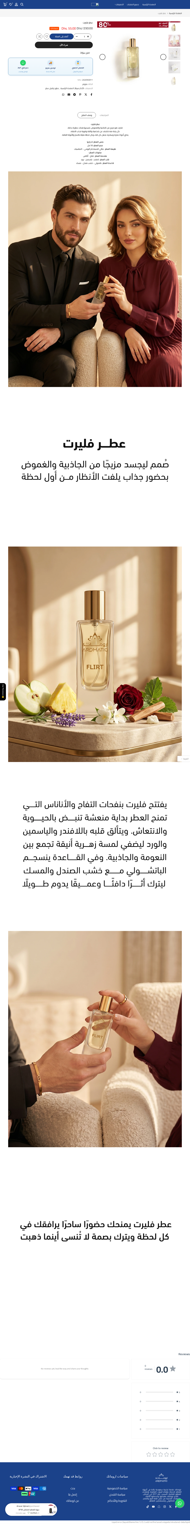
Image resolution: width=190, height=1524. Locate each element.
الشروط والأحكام (117, 1501)
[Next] (163, 57)
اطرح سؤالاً (85, 53)
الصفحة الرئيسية (149, 4)
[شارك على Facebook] (91, 94)
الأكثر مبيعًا (79, 88)
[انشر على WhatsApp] (63, 94)
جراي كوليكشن (43, 1510)
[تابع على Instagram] (164, 1506)
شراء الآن (64, 44)
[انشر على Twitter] (85, 94)
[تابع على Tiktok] (147, 1506)
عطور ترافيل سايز (52, 88)
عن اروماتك (72, 1501)
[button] (160, 1392)
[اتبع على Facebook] (176, 1506)
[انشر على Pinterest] (80, 94)
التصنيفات (120, 4)
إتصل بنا (72, 1495)
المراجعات (104, 115)
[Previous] (102, 57)
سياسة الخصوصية (117, 1488)
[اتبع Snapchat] (159, 1506)
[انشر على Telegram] (74, 94)
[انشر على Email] (69, 94)
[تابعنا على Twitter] (170, 1506)
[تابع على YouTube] (153, 1506)
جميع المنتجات (133, 4)
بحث (73, 1488)
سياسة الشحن (117, 1495)
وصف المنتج (86, 115)
